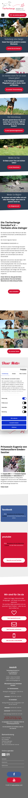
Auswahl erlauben (14, 422)
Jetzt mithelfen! (14, 291)
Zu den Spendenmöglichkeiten (14, 130)
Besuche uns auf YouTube (14, 560)
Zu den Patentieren (14, 167)
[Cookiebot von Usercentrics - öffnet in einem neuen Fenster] (20, 370)
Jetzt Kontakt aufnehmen (14, 629)
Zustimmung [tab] (5, 373)
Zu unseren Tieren (14, 351)
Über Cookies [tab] (22, 373)
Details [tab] (14, 373)
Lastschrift (8, 754)
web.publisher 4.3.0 (17, 785)
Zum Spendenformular (14, 618)
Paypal (3, 754)
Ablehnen (14, 427)
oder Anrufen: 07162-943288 (14, 640)
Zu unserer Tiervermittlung (14, 89)
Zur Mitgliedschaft (14, 206)
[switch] (24, 403)
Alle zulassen (14, 418)
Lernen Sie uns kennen (14, 48)
